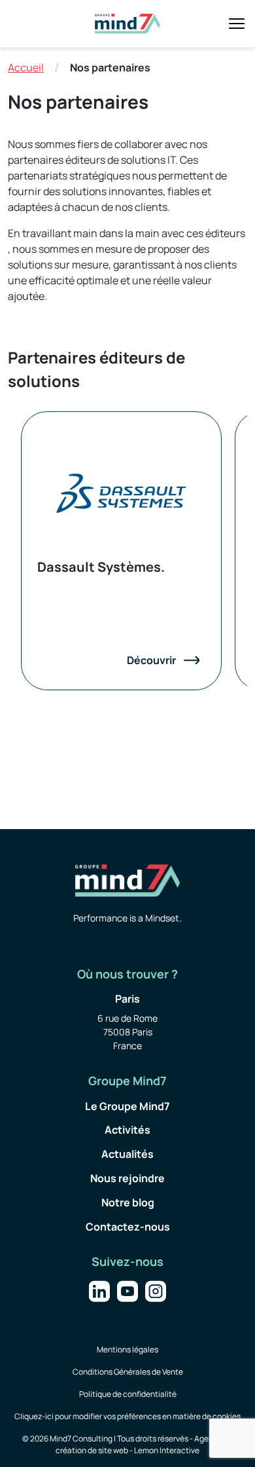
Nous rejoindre (127, 1178)
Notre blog (127, 1202)
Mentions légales (127, 1349)
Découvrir (151, 660)
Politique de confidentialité (128, 1394)
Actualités (127, 1154)
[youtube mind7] (127, 1290)
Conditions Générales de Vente (128, 1371)
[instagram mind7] (155, 1290)
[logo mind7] (127, 23)
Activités (127, 1130)
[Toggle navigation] (236, 23)
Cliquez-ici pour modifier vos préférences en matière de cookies (127, 1416)
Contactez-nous (128, 1226)
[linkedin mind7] (99, 1290)
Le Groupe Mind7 (127, 1106)
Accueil (26, 67)
